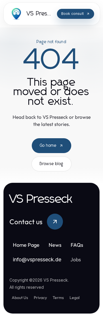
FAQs (77, 245)
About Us (20, 297)
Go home (48, 146)
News (55, 245)
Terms (58, 297)
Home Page (26, 245)
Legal (75, 297)
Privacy (40, 297)
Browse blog (51, 164)
